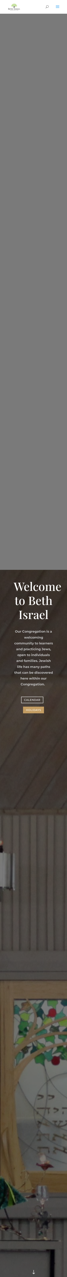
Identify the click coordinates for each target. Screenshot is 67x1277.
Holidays (33, 710)
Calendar (32, 699)
